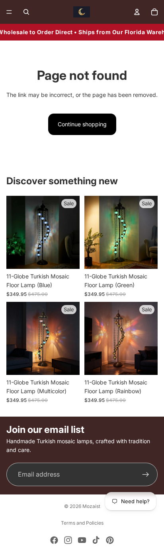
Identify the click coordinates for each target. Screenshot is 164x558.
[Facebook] (54, 540)
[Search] (26, 12)
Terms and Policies (82, 523)
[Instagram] (68, 540)
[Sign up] (145, 474)
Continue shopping (82, 124)
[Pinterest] (110, 540)
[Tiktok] (96, 540)
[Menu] (9, 12)
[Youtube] (82, 540)
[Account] (137, 12)
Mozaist (91, 506)
